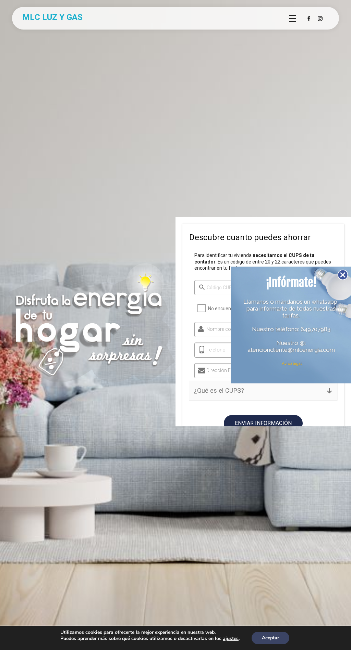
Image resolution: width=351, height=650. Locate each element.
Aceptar (270, 638)
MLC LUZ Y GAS (52, 17)
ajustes (231, 639)
